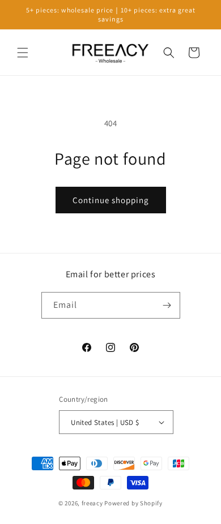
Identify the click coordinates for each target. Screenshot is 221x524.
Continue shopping (111, 200)
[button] (22, 52)
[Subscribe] (167, 305)
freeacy (92, 503)
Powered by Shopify (133, 503)
